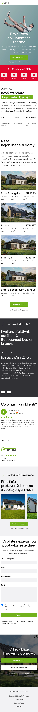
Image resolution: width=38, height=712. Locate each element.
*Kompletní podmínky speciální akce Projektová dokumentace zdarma (17, 622)
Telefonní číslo (6, 576)
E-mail (3, 567)
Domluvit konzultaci (19, 667)
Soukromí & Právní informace (19, 696)
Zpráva (3, 585)
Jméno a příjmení (8, 559)
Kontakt (19, 706)
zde (27, 62)
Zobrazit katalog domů (19, 310)
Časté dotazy (19, 699)
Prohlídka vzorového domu (19, 674)
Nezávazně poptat (19, 57)
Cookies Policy (19, 703)
